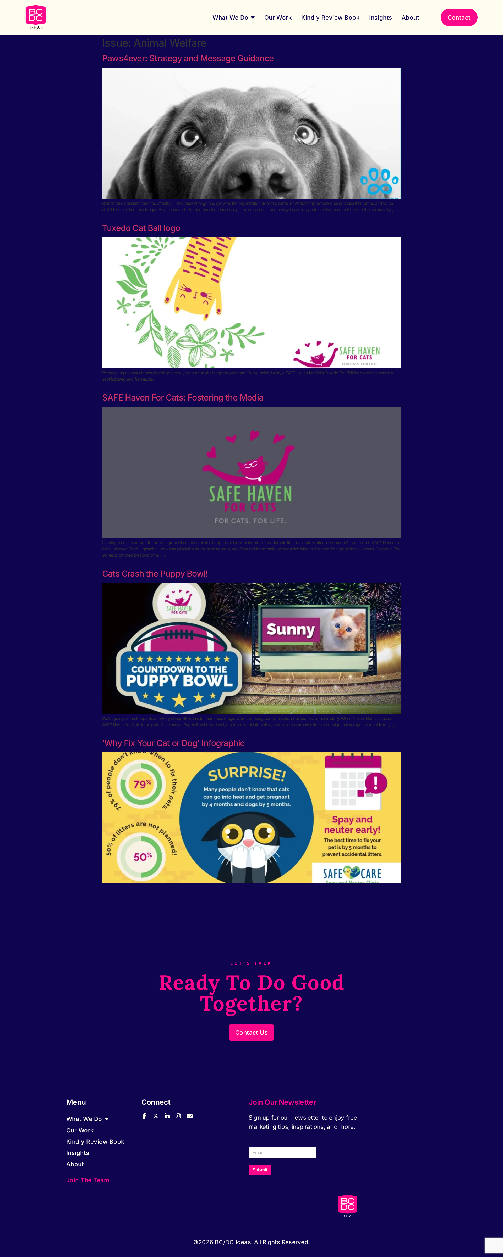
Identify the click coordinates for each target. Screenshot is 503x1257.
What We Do (230, 17)
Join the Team (87, 1179)
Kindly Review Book (330, 17)
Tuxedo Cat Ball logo (141, 228)
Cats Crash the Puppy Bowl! (155, 573)
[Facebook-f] (144, 1116)
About (410, 17)
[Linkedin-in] (167, 1116)
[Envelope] (190, 1116)
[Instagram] (178, 1116)
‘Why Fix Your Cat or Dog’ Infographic (173, 743)
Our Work (278, 17)
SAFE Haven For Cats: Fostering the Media (182, 397)
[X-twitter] (155, 1116)
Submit (260, 1170)
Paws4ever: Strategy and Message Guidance (188, 58)
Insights (380, 17)
